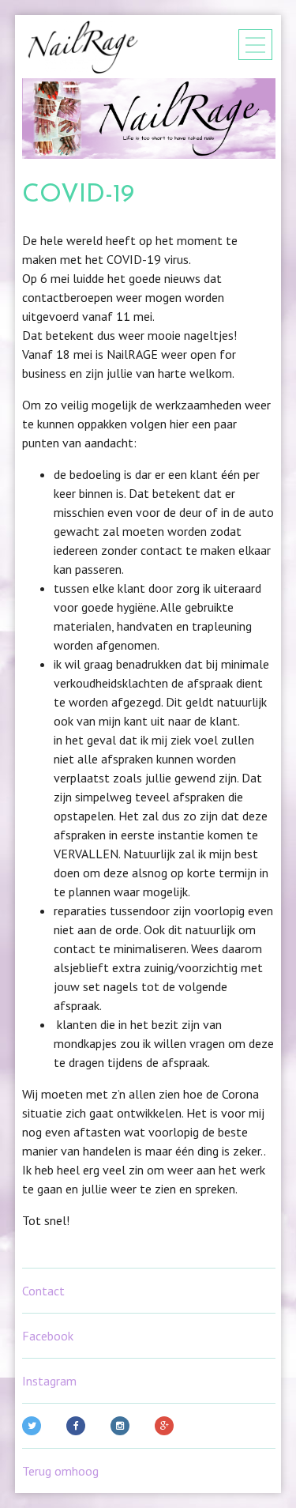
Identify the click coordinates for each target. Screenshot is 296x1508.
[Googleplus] (167, 1425)
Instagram (49, 1381)
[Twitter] (34, 1425)
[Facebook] (79, 1425)
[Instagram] (123, 1425)
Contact (43, 1291)
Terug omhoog (60, 1471)
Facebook (47, 1336)
